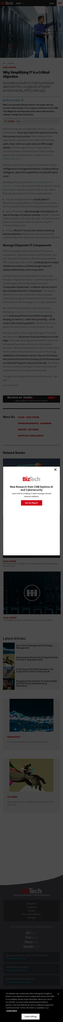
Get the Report (31, 502)
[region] (31, 1005)
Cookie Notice (11, 1010)
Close (55, 469)
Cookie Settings (30, 1016)
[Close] (58, 994)
